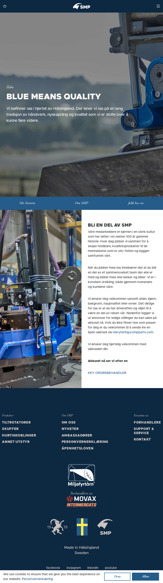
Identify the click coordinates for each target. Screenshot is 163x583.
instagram (74, 567)
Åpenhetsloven (78, 448)
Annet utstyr (15, 441)
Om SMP (81, 203)
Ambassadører (77, 435)
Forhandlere (147, 422)
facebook (53, 567)
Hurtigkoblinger (19, 435)
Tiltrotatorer (16, 422)
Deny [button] (117, 576)
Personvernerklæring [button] (37, 579)
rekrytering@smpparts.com (133, 332)
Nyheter (70, 429)
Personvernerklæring (85, 441)
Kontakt (142, 439)
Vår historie (27, 203)
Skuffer (10, 429)
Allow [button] (145, 576)
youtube (111, 567)
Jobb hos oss (136, 203)
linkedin (92, 567)
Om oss (69, 422)
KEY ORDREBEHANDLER (107, 373)
